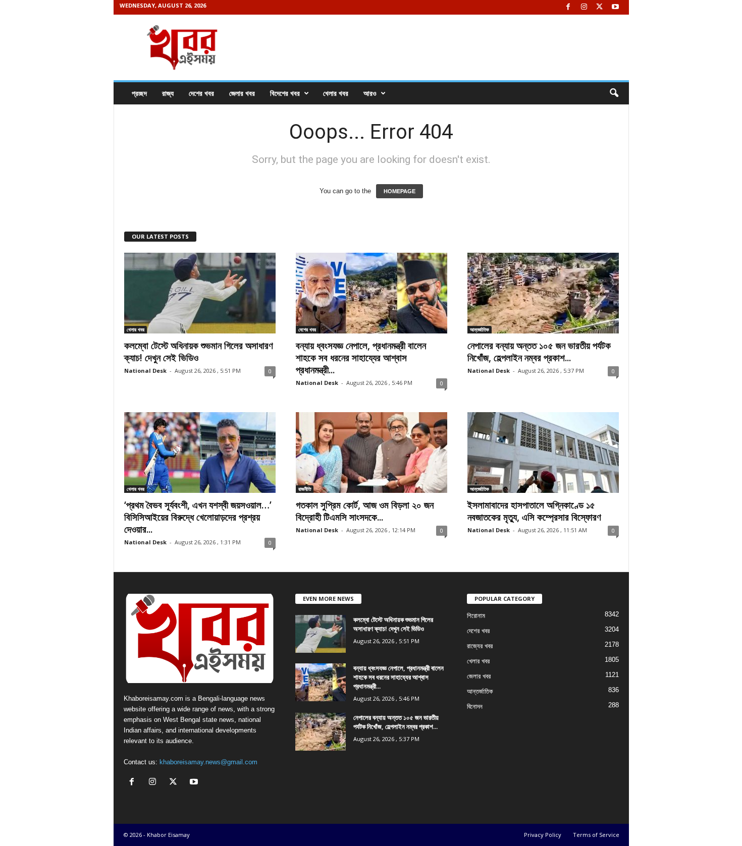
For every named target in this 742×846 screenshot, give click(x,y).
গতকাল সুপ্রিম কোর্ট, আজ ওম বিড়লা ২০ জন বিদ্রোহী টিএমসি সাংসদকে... (365, 511)
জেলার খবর (242, 93)
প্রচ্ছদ (139, 93)
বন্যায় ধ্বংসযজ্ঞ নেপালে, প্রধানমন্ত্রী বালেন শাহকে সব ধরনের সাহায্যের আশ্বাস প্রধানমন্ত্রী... (361, 357)
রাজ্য (168, 93)
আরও (370, 93)
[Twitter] (600, 7)
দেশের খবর (201, 93)
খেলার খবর (335, 93)
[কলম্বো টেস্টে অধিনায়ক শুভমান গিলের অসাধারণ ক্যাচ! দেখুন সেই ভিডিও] (200, 293)
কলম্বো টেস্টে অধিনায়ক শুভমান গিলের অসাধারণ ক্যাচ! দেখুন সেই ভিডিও (198, 351)
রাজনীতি (304, 488)
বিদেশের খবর (285, 93)
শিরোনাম (476, 615)
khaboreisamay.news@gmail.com (208, 762)
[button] (614, 93)
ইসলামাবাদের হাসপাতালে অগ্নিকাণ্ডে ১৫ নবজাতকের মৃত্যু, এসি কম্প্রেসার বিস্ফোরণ (534, 511)
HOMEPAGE (399, 191)
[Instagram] (584, 7)
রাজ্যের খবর (480, 646)
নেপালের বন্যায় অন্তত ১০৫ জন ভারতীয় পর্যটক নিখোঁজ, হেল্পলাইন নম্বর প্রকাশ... (539, 351)
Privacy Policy (542, 834)
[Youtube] (615, 7)
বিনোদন (475, 706)
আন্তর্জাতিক (479, 329)
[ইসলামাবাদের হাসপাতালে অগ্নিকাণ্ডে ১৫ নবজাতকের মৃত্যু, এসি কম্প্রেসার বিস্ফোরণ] (543, 452)
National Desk (145, 370)
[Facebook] (568, 7)
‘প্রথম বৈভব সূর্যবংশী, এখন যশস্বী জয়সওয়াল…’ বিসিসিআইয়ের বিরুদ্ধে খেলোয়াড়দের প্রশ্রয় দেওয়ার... (198, 517)
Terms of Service (596, 834)
